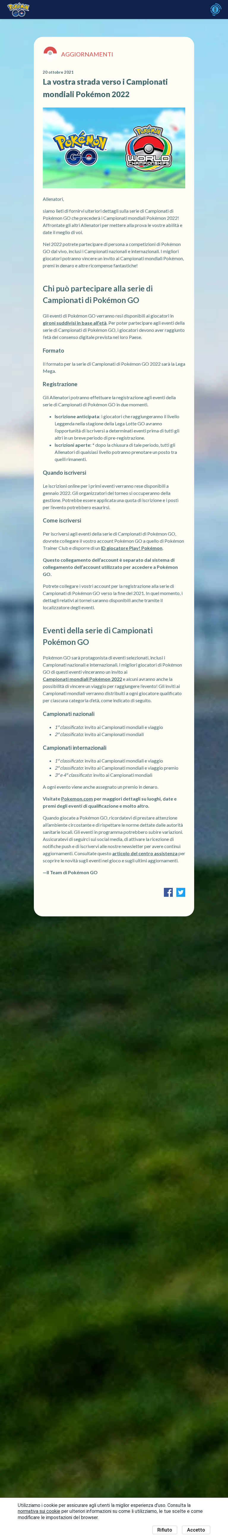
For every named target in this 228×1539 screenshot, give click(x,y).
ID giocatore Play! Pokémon (131, 548)
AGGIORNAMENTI (87, 54)
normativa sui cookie (39, 1511)
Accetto (196, 1530)
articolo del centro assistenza (145, 853)
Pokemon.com (77, 798)
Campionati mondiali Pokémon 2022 (82, 679)
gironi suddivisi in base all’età (75, 323)
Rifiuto (164, 1530)
